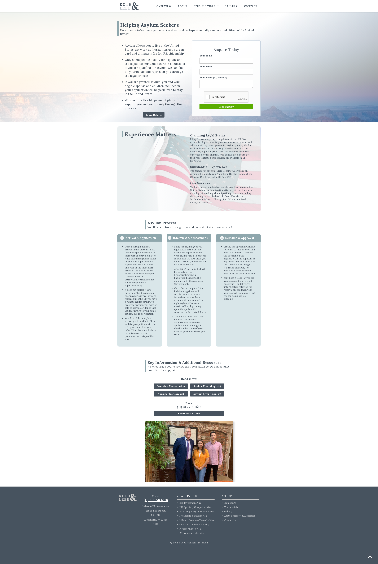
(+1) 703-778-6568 (189, 407)
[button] (206, 6)
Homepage (230, 502)
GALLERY (231, 6)
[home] (129, 6)
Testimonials (231, 507)
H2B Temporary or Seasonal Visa (196, 511)
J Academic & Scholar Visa (193, 515)
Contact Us (230, 520)
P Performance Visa (190, 528)
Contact (250, 6)
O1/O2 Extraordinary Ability (194, 524)
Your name (205, 55)
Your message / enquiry (213, 77)
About (182, 6)
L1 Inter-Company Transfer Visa (196, 520)
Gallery (228, 511)
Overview (163, 6)
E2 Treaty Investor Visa (191, 533)
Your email (205, 66)
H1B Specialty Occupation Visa (195, 507)
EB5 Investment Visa (190, 502)
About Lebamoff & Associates (239, 515)
